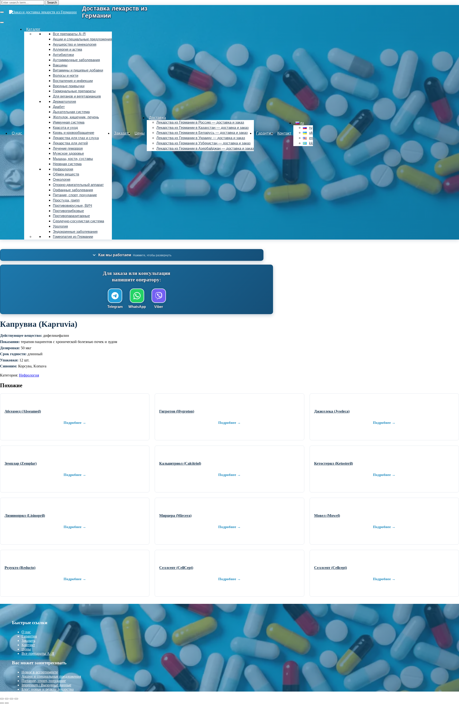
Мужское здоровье (68, 153)
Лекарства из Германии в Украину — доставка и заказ (200, 138)
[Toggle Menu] (2, 22)
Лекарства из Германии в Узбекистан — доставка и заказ (203, 143)
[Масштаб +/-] (2, 698)
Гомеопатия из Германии (73, 237)
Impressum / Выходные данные (46, 685)
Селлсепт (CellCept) (176, 568)
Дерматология (64, 102)
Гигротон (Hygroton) (176, 411)
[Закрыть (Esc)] (16, 698)
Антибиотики (63, 55)
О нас (17, 133)
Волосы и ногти (65, 75)
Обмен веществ (66, 174)
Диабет (59, 107)
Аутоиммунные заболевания (76, 60)
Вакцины (60, 65)
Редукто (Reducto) (20, 568)
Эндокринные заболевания (75, 232)
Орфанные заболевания (73, 190)
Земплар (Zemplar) (21, 463)
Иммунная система (68, 122)
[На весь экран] (7, 698)
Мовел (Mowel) (327, 515)
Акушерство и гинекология (74, 44)
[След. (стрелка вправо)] (7, 703)
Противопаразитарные (71, 216)
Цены (140, 133)
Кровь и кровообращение (73, 133)
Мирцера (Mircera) (175, 515)
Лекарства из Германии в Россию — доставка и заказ (200, 122)
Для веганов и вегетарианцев (77, 96)
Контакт (284, 133)
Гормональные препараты (74, 91)
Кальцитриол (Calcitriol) (180, 463)
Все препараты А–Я (69, 34)
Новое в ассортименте (40, 672)
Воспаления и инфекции (73, 81)
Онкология (61, 179)
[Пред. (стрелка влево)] (2, 703)
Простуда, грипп (66, 200)
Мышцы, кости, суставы (73, 159)
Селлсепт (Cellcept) (330, 568)
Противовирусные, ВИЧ (72, 205)
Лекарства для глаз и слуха (76, 138)
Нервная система (67, 164)
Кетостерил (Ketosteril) (333, 463)
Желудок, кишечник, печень (76, 117)
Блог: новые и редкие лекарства (48, 689)
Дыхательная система (71, 112)
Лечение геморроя (68, 148)
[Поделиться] (11, 698)
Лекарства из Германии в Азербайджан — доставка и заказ (205, 148)
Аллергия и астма (67, 49)
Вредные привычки (68, 86)
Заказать (122, 133)
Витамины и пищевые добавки (78, 70)
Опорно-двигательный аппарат (78, 185)
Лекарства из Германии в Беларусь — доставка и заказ (202, 133)
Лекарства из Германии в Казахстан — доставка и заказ (202, 128)
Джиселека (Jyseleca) (332, 411)
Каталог (33, 29)
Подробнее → (75, 423)
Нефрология (63, 169)
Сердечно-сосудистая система (78, 221)
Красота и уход (65, 128)
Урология (60, 226)
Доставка (157, 118)
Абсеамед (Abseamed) (23, 411)
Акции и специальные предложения (82, 39)
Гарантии (264, 133)
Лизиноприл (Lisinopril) (25, 515)
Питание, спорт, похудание (75, 195)
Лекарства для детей (70, 143)
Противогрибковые (68, 211)
